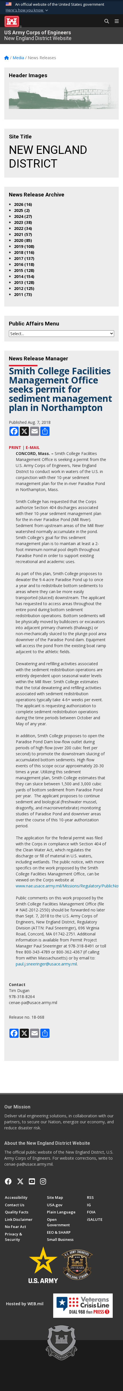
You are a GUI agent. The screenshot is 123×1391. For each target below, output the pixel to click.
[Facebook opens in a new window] (8, 1181)
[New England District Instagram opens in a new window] (43, 1181)
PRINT (15, 447)
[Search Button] (104, 21)
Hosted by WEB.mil (24, 1303)
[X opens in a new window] (20, 1181)
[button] (27, 10)
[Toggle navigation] (114, 21)
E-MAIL (33, 447)
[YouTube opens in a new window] (32, 1181)
